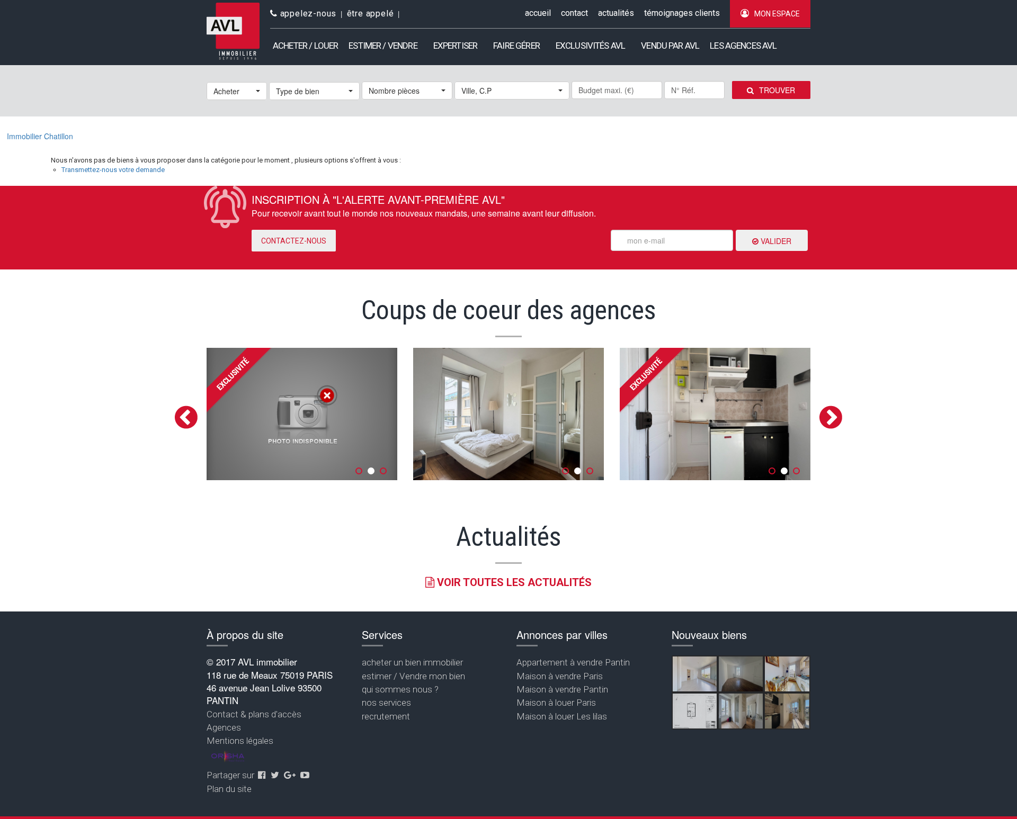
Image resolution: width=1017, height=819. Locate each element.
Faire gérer (516, 45)
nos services (386, 702)
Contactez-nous (293, 241)
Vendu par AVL (670, 45)
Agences (224, 727)
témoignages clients (682, 13)
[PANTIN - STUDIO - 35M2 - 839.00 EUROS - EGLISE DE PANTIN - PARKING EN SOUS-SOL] (695, 711)
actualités (616, 13)
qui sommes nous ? (400, 689)
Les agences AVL (743, 45)
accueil (538, 13)
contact (574, 13)
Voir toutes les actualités (513, 582)
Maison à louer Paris (556, 702)
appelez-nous (307, 13)
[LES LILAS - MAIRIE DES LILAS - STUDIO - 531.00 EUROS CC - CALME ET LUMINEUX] (787, 711)
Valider (775, 241)
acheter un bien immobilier (412, 662)
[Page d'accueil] (233, 32)
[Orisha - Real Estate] (228, 756)
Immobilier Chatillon (40, 136)
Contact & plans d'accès (254, 714)
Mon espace (777, 14)
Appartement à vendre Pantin (573, 662)
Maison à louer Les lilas (561, 716)
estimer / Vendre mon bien (413, 676)
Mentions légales (240, 740)
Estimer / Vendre (383, 45)
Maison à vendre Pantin (562, 689)
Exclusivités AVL (590, 45)
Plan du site (229, 789)
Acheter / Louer (305, 45)
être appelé (370, 13)
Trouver (777, 90)
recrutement (386, 716)
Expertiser (455, 45)
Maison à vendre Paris (559, 676)
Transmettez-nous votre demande (113, 170)
